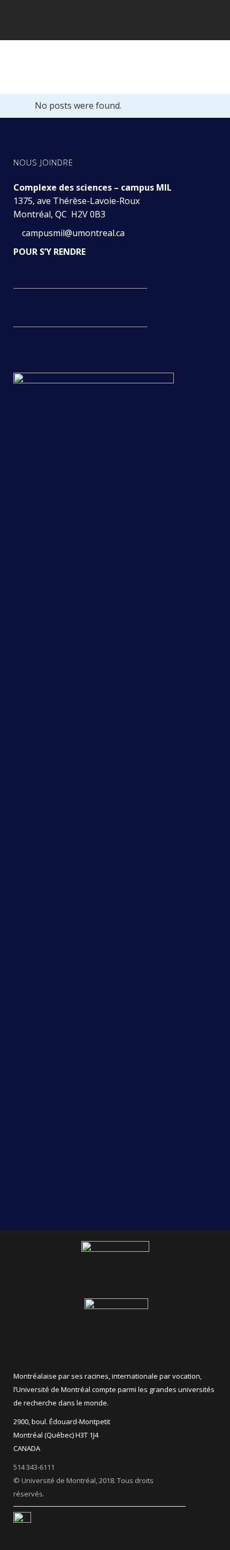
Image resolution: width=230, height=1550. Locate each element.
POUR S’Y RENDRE (49, 252)
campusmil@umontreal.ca (74, 233)
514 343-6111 (34, 1467)
